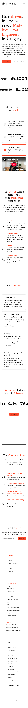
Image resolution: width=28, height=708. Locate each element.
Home (10, 557)
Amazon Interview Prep (13, 690)
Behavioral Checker (12, 658)
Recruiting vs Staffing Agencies (13, 630)
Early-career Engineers (13, 685)
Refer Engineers (11, 650)
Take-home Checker (12, 661)
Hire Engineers (10, 588)
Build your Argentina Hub (13, 607)
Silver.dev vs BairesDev (11, 625)
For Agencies (10, 613)
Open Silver (11, 574)
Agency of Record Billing (13, 599)
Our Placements (10, 594)
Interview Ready (12, 647)
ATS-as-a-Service (11, 604)
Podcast (10, 663)
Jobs (9, 642)
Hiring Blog (9, 586)
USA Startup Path (12, 688)
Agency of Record (11, 596)
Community (10, 666)
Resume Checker (12, 655)
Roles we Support (11, 591)
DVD (10, 576)
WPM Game (11, 653)
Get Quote (21, 538)
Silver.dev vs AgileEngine (12, 627)
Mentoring (10, 680)
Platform (10, 645)
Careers (10, 568)
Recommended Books (13, 672)
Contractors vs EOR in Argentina (13, 633)
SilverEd (10, 677)
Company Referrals (11, 615)
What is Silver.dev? (13, 563)
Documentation (11, 674)
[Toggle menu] (24, 3)
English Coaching (12, 682)
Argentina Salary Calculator (13, 610)
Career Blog (11, 669)
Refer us (11, 571)
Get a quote (6, 61)
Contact (11, 566)
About (10, 560)
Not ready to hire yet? (19, 61)
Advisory (9, 602)
